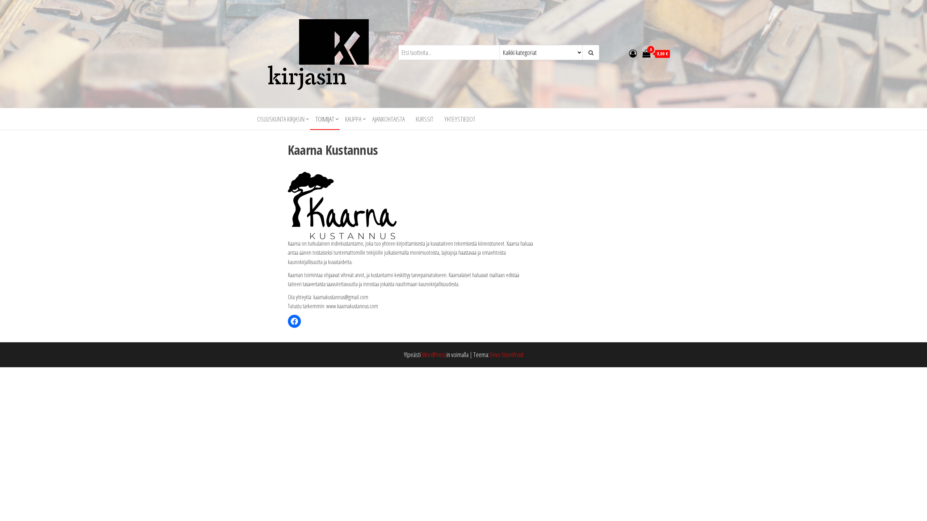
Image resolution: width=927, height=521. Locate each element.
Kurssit (424, 119)
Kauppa (353, 119)
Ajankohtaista (388, 119)
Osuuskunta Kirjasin (281, 119)
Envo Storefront (507, 354)
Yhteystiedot (459, 119)
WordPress (434, 354)
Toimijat (324, 119)
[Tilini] (633, 53)
